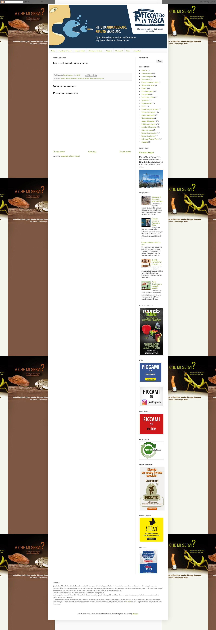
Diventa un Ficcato (95, 51)
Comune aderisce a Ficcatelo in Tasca (156, 222)
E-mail (128, 601)
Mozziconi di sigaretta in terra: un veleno (157, 199)
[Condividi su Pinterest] (96, 75)
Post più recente (59, 151)
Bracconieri (146, 79)
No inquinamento (71, 78)
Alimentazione (147, 73)
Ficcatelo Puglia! (146, 152)
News (53, 51)
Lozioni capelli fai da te (150, 109)
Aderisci (109, 51)
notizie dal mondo (83, 78)
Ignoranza (145, 100)
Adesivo (144, 70)
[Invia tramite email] (86, 75)
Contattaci (137, 51)
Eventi (63, 78)
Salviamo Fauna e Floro (150, 139)
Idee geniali (146, 94)
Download (119, 51)
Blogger (135, 613)
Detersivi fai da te (148, 85)
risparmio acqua (147, 130)
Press (128, 51)
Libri (143, 106)
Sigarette (145, 142)
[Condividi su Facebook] (93, 75)
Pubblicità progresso (149, 124)
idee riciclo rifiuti (148, 97)
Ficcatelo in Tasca (65, 51)
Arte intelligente (147, 76)
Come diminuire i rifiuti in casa (151, 243)
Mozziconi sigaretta (148, 112)
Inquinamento (146, 103)
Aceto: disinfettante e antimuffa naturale (157, 285)
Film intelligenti (147, 91)
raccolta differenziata (149, 127)
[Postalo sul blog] (89, 75)
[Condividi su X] (91, 75)
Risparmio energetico (97, 78)
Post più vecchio (125, 151)
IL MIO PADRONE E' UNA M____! (157, 262)
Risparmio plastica (148, 136)
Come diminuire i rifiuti (150, 82)
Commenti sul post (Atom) (70, 156)
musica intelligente (148, 115)
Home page (92, 151)
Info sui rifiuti (80, 51)
